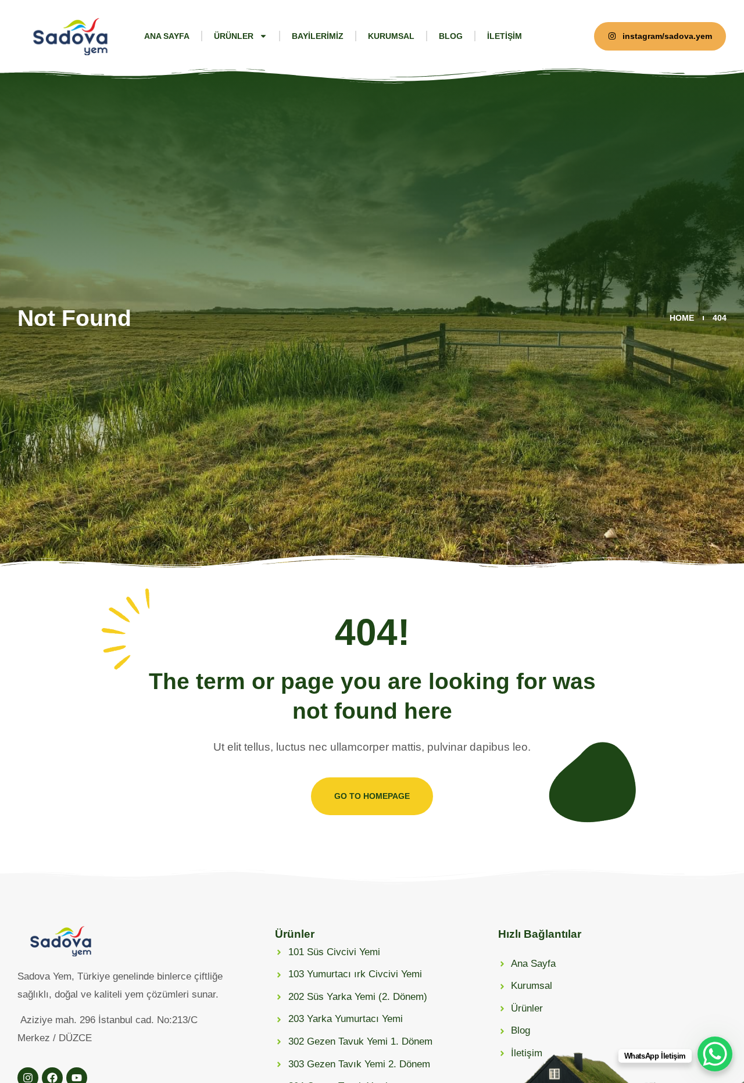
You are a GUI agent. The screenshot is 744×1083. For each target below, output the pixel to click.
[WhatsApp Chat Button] (715, 1054)
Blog (451, 36)
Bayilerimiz (318, 36)
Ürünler (233, 36)
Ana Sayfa (166, 36)
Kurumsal (391, 36)
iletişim (504, 36)
